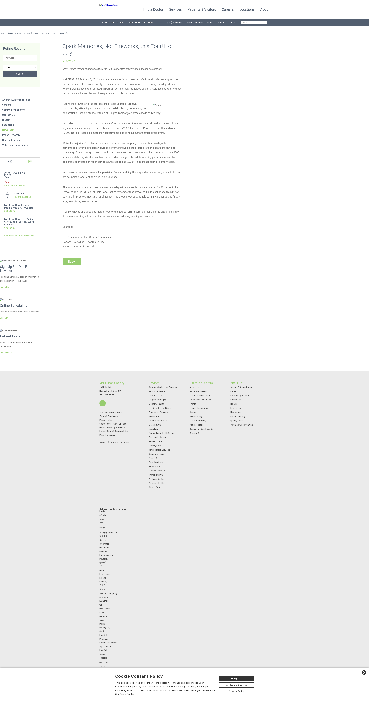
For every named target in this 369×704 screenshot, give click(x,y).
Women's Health (156, 483)
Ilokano (102, 578)
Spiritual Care (196, 433)
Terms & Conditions (108, 416)
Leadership (8, 124)
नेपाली (101, 612)
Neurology (153, 429)
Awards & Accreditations (16, 99)
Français (103, 551)
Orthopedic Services (158, 437)
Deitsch (103, 616)
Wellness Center (156, 479)
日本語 (102, 585)
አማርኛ (102, 515)
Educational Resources (200, 400)
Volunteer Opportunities (15, 145)
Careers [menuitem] (228, 10)
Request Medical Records (201, 429)
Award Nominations (199, 391)
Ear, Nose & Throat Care (160, 408)
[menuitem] (254, 22)
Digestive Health (156, 404)
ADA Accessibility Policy (110, 412)
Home (2, 33)
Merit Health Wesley (111, 383)
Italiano (102, 581)
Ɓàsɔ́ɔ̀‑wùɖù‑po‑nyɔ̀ (108, 593)
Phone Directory (11, 134)
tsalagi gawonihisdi (108, 532)
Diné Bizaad (104, 609)
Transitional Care (157, 475)
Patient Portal (196, 425)
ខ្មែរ (100, 605)
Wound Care (154, 487)
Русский (103, 639)
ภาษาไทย (103, 662)
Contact (233, 22)
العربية (102, 519)
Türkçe (102, 666)
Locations (247, 10)
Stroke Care (154, 466)
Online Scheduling (194, 22)
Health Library (196, 416)
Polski (102, 624)
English (102, 511)
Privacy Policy (105, 420)
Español (103, 650)
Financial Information (199, 408)
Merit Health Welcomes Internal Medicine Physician (18, 206)
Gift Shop (194, 412)
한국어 (102, 589)
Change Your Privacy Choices (112, 424)
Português (104, 627)
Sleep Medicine (156, 462)
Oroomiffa (104, 544)
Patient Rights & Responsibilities (114, 431)
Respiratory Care (156, 454)
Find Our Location (22, 197)
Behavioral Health (157, 391)
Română (103, 635)
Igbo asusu (104, 574)
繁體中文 (103, 536)
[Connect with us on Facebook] (102, 403)
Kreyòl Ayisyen (106, 555)
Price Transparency (108, 435)
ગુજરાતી (102, 562)
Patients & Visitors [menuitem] (202, 10)
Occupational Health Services (162, 433)
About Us (10, 33)
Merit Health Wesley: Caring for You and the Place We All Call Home (19, 222)
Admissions (195, 387)
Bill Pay (210, 22)
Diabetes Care (155, 395)
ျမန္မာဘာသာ (105, 527)
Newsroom (21, 33)
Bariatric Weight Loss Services (163, 387)
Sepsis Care (154, 458)
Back (71, 262)
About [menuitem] (265, 10)
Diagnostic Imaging (157, 400)
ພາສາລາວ (103, 597)
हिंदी (100, 566)
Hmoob (102, 570)
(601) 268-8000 (174, 22)
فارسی (102, 620)
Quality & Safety (11, 140)
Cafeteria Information (200, 395)
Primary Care (155, 445)
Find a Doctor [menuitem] (153, 10)
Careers (6, 104)
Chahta (102, 540)
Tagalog (103, 658)
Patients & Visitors (201, 383)
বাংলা (101, 522)
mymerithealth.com (112, 22)
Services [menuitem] (175, 10)
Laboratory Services (158, 420)
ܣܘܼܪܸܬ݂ (102, 654)
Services (154, 383)
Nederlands (104, 547)
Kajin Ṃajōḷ (104, 601)
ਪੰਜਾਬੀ (102, 631)
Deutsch (103, 559)
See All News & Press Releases (19, 235)
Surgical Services (157, 471)
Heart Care (154, 416)
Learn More (6, 287)
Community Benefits (13, 109)
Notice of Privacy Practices (112, 427)
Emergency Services (158, 412)
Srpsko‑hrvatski (106, 646)
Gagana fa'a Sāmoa (108, 643)
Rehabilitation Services (159, 450)
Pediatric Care (155, 441)
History (6, 119)
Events (221, 22)
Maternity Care (156, 425)
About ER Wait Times (14, 185)
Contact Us (8, 114)
